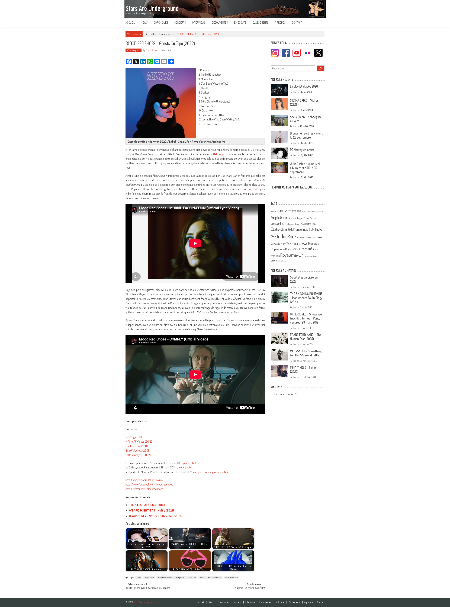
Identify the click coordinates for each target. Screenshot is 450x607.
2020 (304, 211)
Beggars (300, 218)
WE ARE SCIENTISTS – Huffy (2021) (151, 510)
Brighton (180, 577)
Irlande (308, 237)
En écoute (240, 22)
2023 (317, 211)
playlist (317, 243)
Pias (311, 243)
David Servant (152, 50)
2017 (288, 211)
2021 (308, 211)
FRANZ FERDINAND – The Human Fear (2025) (305, 337)
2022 (139, 577)
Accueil (130, 22)
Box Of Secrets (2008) (138, 450)
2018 (294, 211)
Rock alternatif (214, 577)
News (144, 22)
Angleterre (149, 577)
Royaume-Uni (231, 577)
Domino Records (288, 224)
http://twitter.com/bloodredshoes (144, 489)
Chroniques (161, 22)
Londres (317, 237)
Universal (276, 260)
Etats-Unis (279, 229)
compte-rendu (201, 472)
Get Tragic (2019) (135, 437)
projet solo (254, 189)
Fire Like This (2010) (137, 446)
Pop (273, 249)
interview (301, 237)
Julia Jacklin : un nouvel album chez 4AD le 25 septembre (305, 168)
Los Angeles (275, 243)
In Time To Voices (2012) (139, 441)
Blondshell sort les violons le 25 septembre (306, 135)
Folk (290, 229)
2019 (299, 211)
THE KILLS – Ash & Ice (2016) (147, 505)
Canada (313, 218)
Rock (202, 577)
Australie (293, 218)
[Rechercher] (321, 68)
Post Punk (280, 249)
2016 (281, 211)
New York (286, 243)
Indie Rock (287, 236)
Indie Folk (308, 229)
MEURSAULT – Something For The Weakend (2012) (306, 353)
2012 (276, 211)
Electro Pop (310, 223)
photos (303, 243)
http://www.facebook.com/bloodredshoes (149, 484)
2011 (272, 211)
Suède (315, 256)
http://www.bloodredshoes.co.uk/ (144, 480)
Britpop (306, 218)
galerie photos (191, 463)
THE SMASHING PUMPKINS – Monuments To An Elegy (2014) (306, 298)
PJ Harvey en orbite (302, 150)
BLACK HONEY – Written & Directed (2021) (155, 516)
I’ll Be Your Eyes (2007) (138, 455)
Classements (260, 22)
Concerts (180, 22)
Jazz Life (192, 577)
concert (276, 223)
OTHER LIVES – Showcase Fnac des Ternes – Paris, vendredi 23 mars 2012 (306, 318)
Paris (294, 243)
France (297, 229)
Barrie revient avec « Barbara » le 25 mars (148, 588)
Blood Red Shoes (165, 577)
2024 (321, 211)
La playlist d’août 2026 (304, 86)
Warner (284, 261)
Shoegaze (308, 256)
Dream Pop (299, 224)
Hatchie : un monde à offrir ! (250, 588)
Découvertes (220, 22)
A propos (280, 22)
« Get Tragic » (219, 154)
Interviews (198, 22)
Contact (297, 22)
